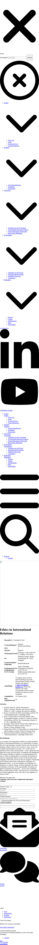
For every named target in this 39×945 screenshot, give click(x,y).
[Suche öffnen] (19, 553)
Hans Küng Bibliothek (15, 233)
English (10, 558)
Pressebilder (12, 324)
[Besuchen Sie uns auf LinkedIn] (19, 373)
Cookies (6, 938)
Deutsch (6, 556)
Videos (10, 319)
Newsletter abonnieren (7, 927)
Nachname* (4, 792)
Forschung (7, 190)
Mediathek (7, 280)
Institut (6, 103)
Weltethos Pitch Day (14, 276)
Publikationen (12, 321)
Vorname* (3, 788)
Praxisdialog (8, 235)
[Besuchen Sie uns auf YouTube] (19, 408)
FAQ (5, 911)
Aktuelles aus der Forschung (17, 228)
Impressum (7, 917)
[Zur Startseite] (6, 410)
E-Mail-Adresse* (5, 796)
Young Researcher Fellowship (17, 231)
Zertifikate (11, 187)
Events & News (13, 144)
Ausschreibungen (13, 146)
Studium (6, 147)
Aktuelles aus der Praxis (15, 273)
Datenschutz (8, 913)
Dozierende (11, 189)
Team (10, 142)
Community (12, 278)
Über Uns (11, 140)
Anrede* (3, 787)
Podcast (10, 317)
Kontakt (6, 915)
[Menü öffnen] (19, 513)
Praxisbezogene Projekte (16, 274)
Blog (9, 323)
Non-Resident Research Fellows (18, 230)
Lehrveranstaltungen (14, 185)
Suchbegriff (3, 57)
